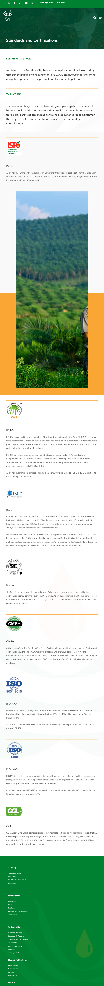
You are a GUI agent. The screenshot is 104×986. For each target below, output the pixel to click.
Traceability (12, 943)
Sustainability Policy (15, 933)
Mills (10, 904)
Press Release (13, 965)
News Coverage (13, 969)
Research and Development (18, 911)
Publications (12, 975)
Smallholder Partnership (17, 880)
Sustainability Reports (16, 936)
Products (11, 908)
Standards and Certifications (18, 939)
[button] (100, 17)
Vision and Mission (14, 873)
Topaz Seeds (12, 914)
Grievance (11, 949)
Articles (11, 972)
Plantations (12, 901)
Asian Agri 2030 (13, 953)
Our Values (12, 876)
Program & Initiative (15, 946)
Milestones (12, 883)
